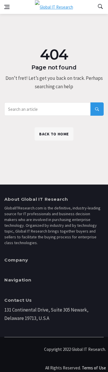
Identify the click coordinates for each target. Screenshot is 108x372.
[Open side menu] (7, 7)
